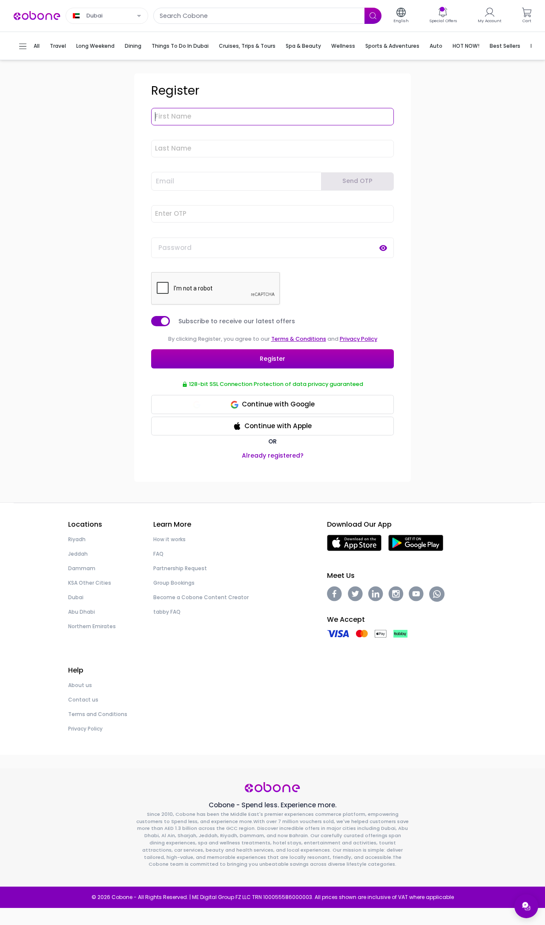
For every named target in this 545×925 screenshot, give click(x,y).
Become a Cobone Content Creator (201, 597)
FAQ (158, 553)
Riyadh (77, 539)
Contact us (83, 699)
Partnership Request (180, 568)
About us (80, 685)
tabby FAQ (167, 611)
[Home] (37, 15)
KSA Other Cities (89, 582)
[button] (272, 426)
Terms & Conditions (298, 338)
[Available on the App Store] (354, 542)
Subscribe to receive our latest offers (236, 321)
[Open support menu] (526, 906)
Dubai (75, 597)
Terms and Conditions (97, 714)
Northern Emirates (92, 626)
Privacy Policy (358, 338)
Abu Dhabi (81, 611)
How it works (169, 539)
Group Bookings (174, 582)
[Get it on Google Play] (415, 542)
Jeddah (78, 553)
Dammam (81, 568)
